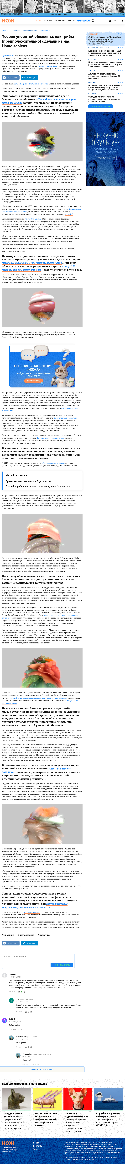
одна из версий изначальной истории (31, 84)
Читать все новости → (100, 106)
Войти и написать (61, 965)
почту (79, 1155)
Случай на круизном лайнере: (108, 1119)
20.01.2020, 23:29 (22, 1039)
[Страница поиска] (122, 20)
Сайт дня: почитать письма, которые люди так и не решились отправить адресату (104, 99)
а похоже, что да (32, 912)
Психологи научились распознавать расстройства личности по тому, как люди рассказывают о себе (105, 64)
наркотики (44, 935)
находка (92, 94)
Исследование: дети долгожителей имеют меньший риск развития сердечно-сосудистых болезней (105, 87)
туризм (91, 71)
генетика (92, 82)
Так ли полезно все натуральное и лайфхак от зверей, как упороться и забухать (46, 1119)
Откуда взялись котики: (15, 1121)
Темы (36, 1149)
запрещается (76, 1151)
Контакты (37, 1146)
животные (6, 30)
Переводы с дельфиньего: (76, 1122)
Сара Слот (17, 30)
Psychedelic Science (33, 219)
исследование (27, 935)
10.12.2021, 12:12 (22, 1002)
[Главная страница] (8, 21)
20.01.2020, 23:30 (28, 1057)
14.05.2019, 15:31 (15, 977)
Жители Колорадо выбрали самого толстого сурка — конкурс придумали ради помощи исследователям (104, 40)
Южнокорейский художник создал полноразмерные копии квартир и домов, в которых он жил (104, 53)
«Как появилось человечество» (66, 418)
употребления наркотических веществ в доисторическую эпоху (38, 698)
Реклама (37, 1143)
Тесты (71, 21)
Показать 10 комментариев (42, 1069)
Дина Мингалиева (30, 30)
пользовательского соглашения (105, 1157)
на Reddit (69, 214)
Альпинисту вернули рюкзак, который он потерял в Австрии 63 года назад (104, 76)
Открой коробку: (38, 486)
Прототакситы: (28, 481)
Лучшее (48, 21)
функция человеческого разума (50, 438)
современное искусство (98, 48)
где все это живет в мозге (53, 463)
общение (92, 59)
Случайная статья (93, 20)
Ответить (12, 992)
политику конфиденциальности (77, 1159)
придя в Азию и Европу (49, 66)
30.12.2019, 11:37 (15, 1022)
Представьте (8, 55)
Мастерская (83, 20)
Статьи (34, 21)
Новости (60, 21)
